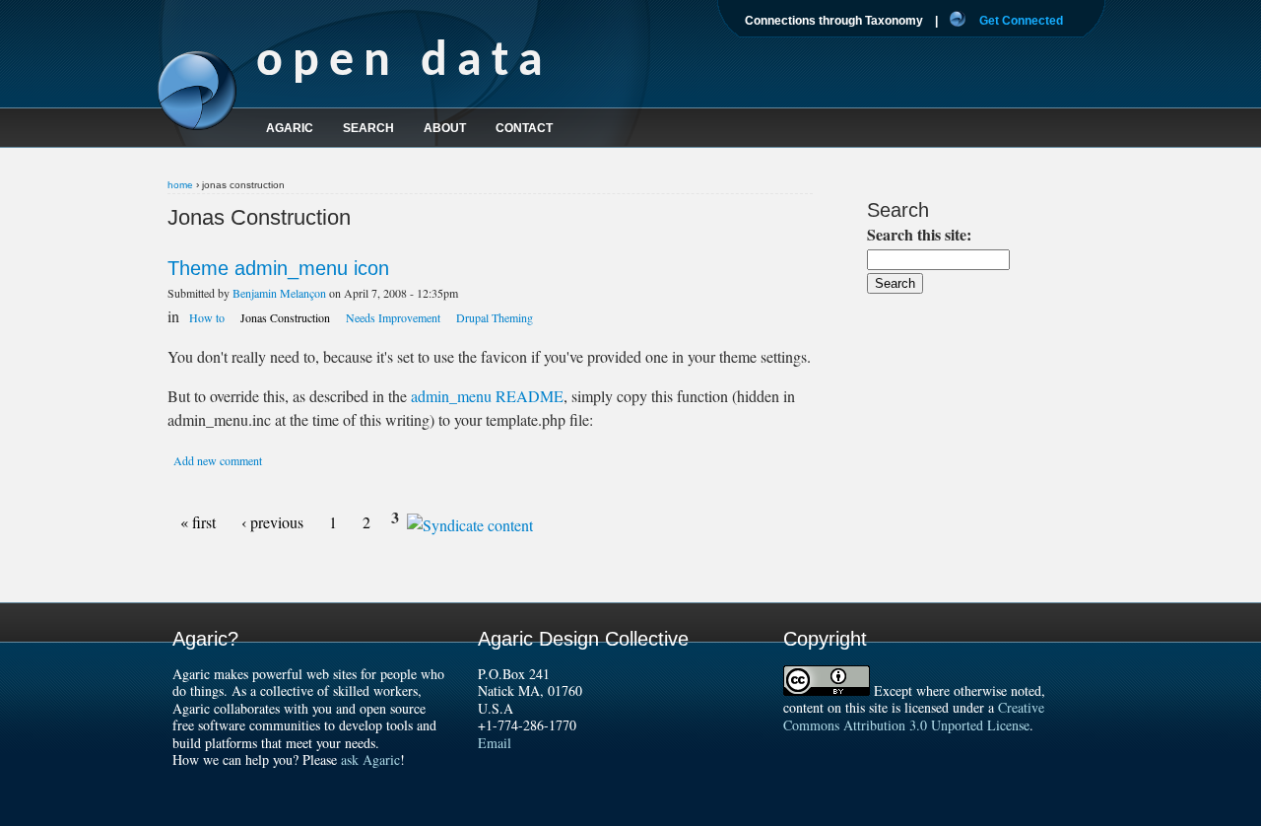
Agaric (289, 128)
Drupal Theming (494, 317)
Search (368, 128)
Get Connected (1021, 21)
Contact (524, 128)
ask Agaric (370, 759)
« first (198, 522)
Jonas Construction (285, 317)
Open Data (404, 62)
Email (494, 742)
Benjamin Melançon (279, 293)
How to (207, 317)
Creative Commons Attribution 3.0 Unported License (913, 716)
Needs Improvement (393, 317)
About (445, 128)
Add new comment (217, 460)
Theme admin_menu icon (278, 268)
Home (180, 184)
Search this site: (919, 234)
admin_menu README (487, 395)
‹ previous (272, 522)
